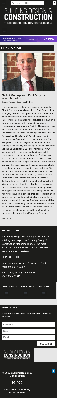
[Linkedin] (54, 3)
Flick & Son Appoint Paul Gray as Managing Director (23, 97)
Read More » (7, 218)
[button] (3, 3)
